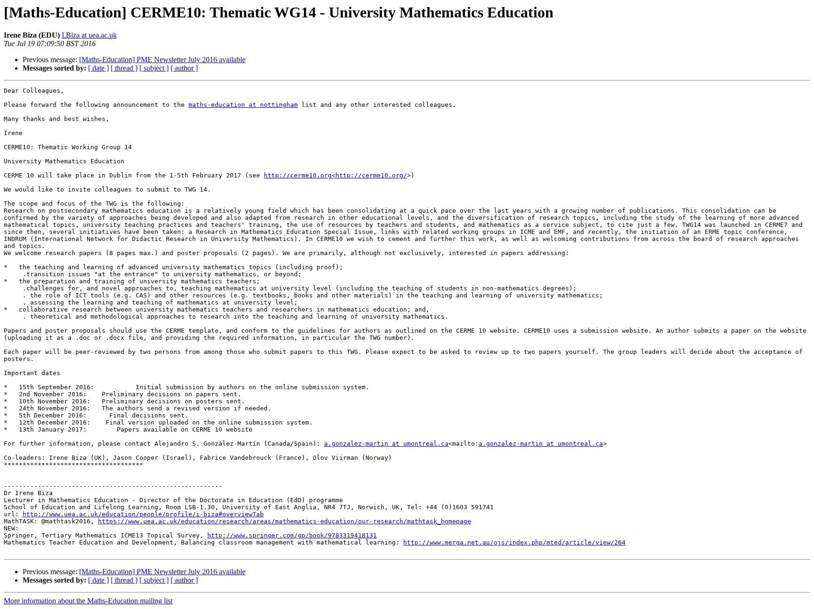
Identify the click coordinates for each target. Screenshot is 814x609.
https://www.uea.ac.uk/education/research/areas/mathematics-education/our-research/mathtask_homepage (284, 521)
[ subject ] (154, 68)
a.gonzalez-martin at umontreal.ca (386, 443)
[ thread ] (124, 68)
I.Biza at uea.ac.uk (89, 35)
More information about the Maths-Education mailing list (88, 601)
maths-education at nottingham (243, 104)
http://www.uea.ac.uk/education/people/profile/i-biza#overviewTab (143, 514)
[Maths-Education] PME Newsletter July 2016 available (162, 60)
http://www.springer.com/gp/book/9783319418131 (292, 535)
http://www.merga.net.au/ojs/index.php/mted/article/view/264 (514, 542)
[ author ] (184, 68)
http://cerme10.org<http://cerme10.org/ (335, 175)
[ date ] (98, 68)
